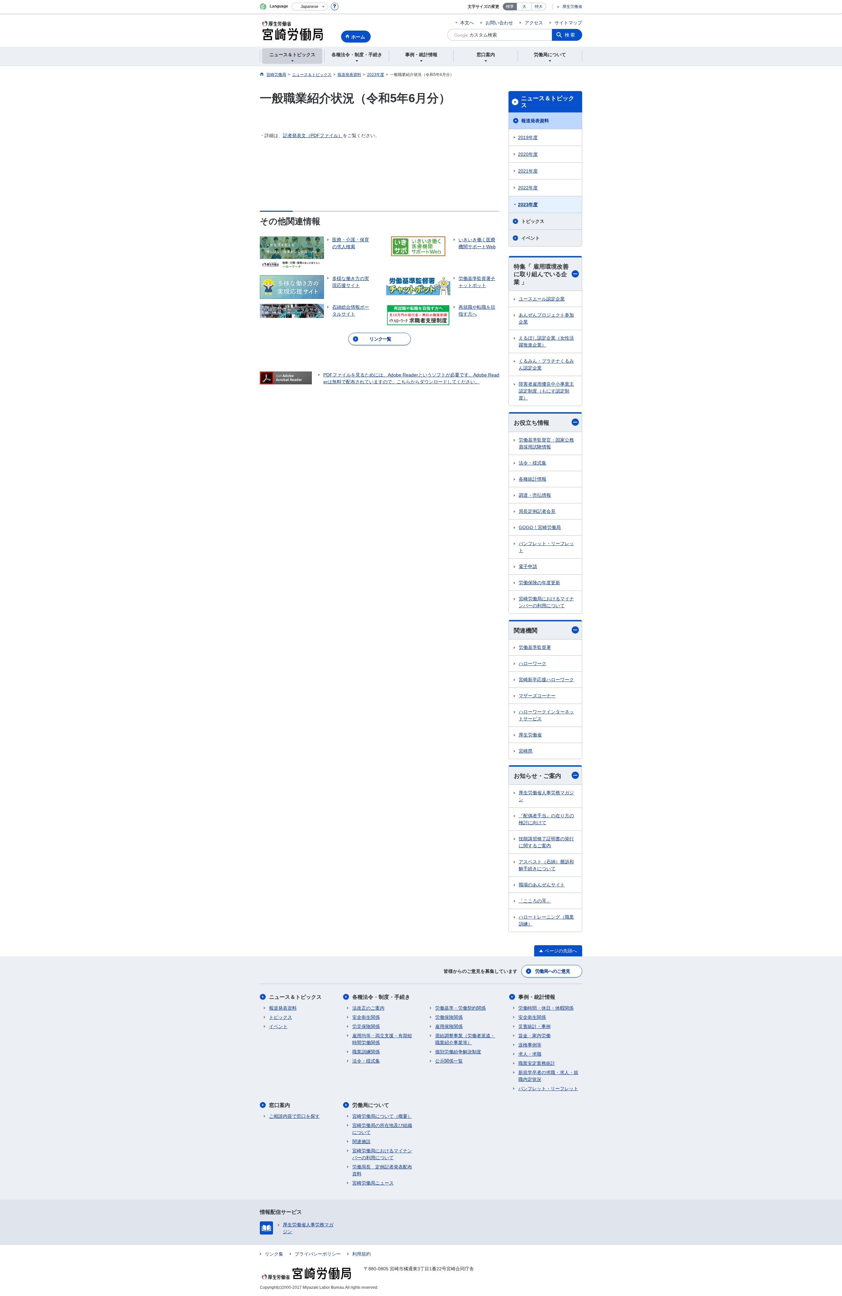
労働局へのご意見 (552, 971)
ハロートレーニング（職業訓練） (546, 920)
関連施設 (361, 1141)
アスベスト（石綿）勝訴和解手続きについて (546, 865)
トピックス (532, 221)
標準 (510, 6)
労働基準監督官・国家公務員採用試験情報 (546, 443)
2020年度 (528, 154)
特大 (539, 6)
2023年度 (528, 204)
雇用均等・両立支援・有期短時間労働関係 (382, 1039)
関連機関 (525, 630)
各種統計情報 (532, 479)
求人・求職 (529, 1054)
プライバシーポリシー (318, 1254)
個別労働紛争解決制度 (458, 1051)
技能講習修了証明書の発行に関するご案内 (546, 842)
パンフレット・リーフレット (546, 547)
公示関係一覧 (449, 1061)
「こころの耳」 (535, 900)
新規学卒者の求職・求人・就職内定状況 (548, 1076)
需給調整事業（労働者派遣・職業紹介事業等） (465, 1039)
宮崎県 (525, 751)
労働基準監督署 (535, 647)
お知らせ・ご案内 (537, 776)
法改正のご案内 (368, 1008)
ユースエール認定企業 (542, 298)
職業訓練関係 (366, 1051)
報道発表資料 (535, 120)
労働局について (370, 1105)
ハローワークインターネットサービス (546, 715)
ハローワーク (532, 663)
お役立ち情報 (531, 423)
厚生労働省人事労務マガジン (546, 796)
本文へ (467, 22)
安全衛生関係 (366, 1017)
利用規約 (361, 1254)
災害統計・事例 (534, 1026)
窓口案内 (279, 1105)
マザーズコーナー (537, 695)
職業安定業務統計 (536, 1063)
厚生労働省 (572, 6)
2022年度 (528, 187)
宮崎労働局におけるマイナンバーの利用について (546, 602)
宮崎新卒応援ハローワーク (546, 679)
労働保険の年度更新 (539, 582)
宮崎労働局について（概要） (382, 1116)
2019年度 (528, 137)
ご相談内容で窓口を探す (294, 1116)
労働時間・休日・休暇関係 (546, 1008)
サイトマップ (568, 22)
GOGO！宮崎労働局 (540, 527)
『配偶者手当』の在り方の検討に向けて (546, 819)
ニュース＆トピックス (547, 102)
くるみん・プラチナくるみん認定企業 (546, 364)
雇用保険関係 (449, 1026)
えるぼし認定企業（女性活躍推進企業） (546, 341)
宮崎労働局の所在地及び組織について (382, 1129)
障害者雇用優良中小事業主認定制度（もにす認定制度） (546, 390)
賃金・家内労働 (534, 1035)
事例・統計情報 (536, 997)
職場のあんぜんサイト (542, 884)
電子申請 (528, 566)
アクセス (534, 22)
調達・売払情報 (535, 495)
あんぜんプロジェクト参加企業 (546, 318)
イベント (530, 238)
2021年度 (528, 171)
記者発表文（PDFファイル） (313, 135)
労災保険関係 (366, 1026)
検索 (570, 34)
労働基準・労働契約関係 (460, 1008)
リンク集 (274, 1254)
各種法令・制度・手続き (381, 997)
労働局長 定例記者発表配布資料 (382, 1170)
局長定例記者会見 (537, 511)
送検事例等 (529, 1044)
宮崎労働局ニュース (373, 1183)
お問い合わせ (499, 22)
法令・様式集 (532, 463)
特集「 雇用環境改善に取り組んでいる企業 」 (541, 274)
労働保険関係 (449, 1017)
